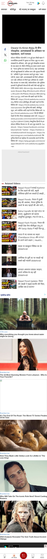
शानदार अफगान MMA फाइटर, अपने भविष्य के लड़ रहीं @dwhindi (30, 272)
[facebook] (5, 49)
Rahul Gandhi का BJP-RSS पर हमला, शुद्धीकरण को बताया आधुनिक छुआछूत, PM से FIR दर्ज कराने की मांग (31, 214)
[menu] (3, 3)
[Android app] (11, 547)
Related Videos (12, 183)
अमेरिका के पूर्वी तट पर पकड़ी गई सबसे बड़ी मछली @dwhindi (30, 259)
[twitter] (5, 55)
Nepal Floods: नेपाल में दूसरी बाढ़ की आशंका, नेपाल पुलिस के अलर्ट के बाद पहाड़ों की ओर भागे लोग (30, 202)
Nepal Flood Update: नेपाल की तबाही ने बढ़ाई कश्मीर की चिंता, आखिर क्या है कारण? (31, 284)
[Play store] (39, 3)
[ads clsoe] (45, 546)
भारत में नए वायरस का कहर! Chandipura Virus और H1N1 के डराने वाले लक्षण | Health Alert (31, 237)
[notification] (43, 3)
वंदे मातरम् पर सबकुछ (27, 9)
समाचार (4, 9)
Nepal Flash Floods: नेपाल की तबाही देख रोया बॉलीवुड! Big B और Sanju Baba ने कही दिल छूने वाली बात (31, 225)
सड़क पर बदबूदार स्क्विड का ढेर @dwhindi (30, 247)
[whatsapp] (5, 60)
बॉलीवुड (13, 9)
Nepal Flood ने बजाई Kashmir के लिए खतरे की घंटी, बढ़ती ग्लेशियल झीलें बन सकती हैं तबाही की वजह (31, 190)
